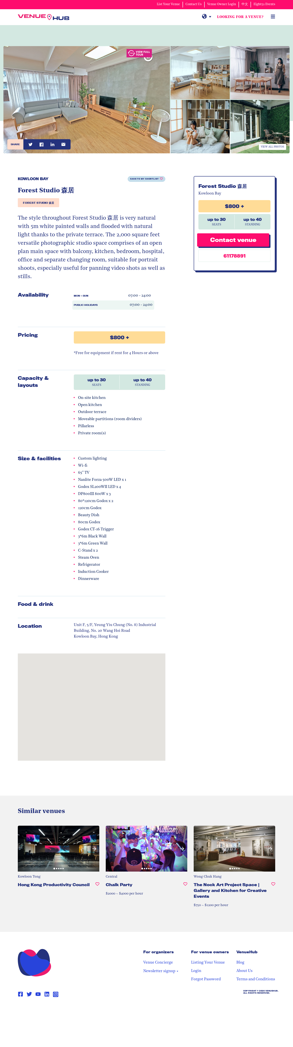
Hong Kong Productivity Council (54, 884)
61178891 (235, 255)
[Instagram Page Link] (55, 994)
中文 (245, 4)
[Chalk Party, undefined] (185, 886)
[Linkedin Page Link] (47, 994)
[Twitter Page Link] (29, 994)
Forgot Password (206, 979)
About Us (244, 971)
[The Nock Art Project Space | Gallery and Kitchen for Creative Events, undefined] (273, 892)
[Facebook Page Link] (20, 994)
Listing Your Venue (208, 963)
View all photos (272, 147)
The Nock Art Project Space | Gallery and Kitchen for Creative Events (230, 890)
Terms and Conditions (255, 979)
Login (196, 971)
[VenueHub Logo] (43, 17)
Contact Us (194, 4)
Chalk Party (119, 884)
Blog (240, 963)
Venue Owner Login (221, 4)
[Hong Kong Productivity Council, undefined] (97, 886)
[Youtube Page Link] (38, 994)
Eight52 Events (264, 4)
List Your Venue (168, 4)
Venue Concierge (158, 963)
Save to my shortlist (144, 179)
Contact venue (233, 239)
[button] (23, 848)
